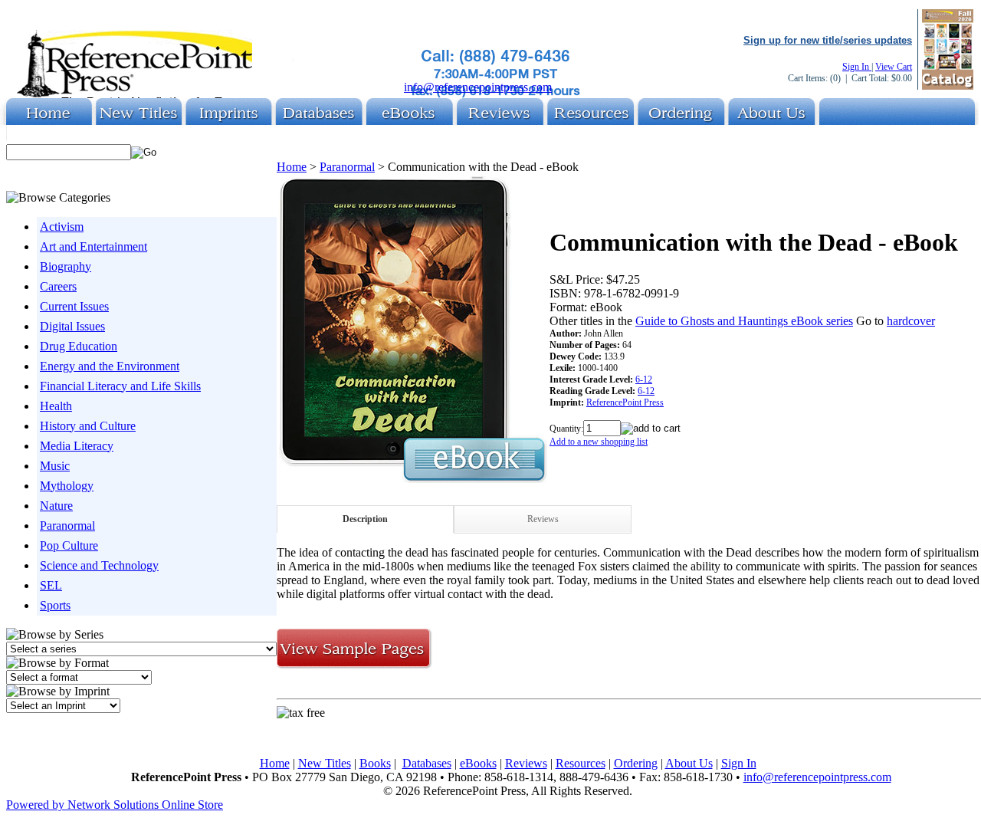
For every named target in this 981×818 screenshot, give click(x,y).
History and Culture (88, 425)
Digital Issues (72, 326)
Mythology (67, 485)
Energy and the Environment (109, 366)
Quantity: (566, 428)
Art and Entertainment (93, 246)
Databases (426, 763)
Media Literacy (76, 445)
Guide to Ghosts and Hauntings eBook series (744, 320)
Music (55, 465)
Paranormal (67, 525)
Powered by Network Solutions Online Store (114, 804)
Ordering (636, 763)
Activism (62, 226)
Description (365, 519)
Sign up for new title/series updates (827, 40)
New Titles (324, 763)
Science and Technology (99, 565)
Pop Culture (69, 545)
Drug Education (78, 346)
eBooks (478, 763)
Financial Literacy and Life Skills (120, 386)
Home (292, 166)
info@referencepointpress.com (478, 87)
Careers (58, 286)
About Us (689, 763)
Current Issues (74, 306)
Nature (56, 505)
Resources (580, 763)
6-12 (643, 379)
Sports (55, 605)
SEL (51, 585)
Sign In (856, 66)
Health (56, 405)
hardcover (911, 320)
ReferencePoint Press (625, 402)
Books (375, 763)
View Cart (893, 66)
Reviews (543, 519)
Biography (65, 266)
